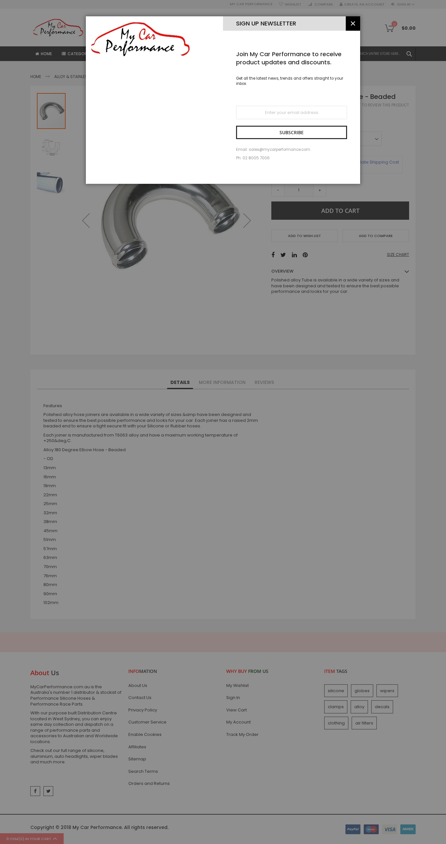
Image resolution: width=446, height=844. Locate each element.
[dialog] (223, 422)
